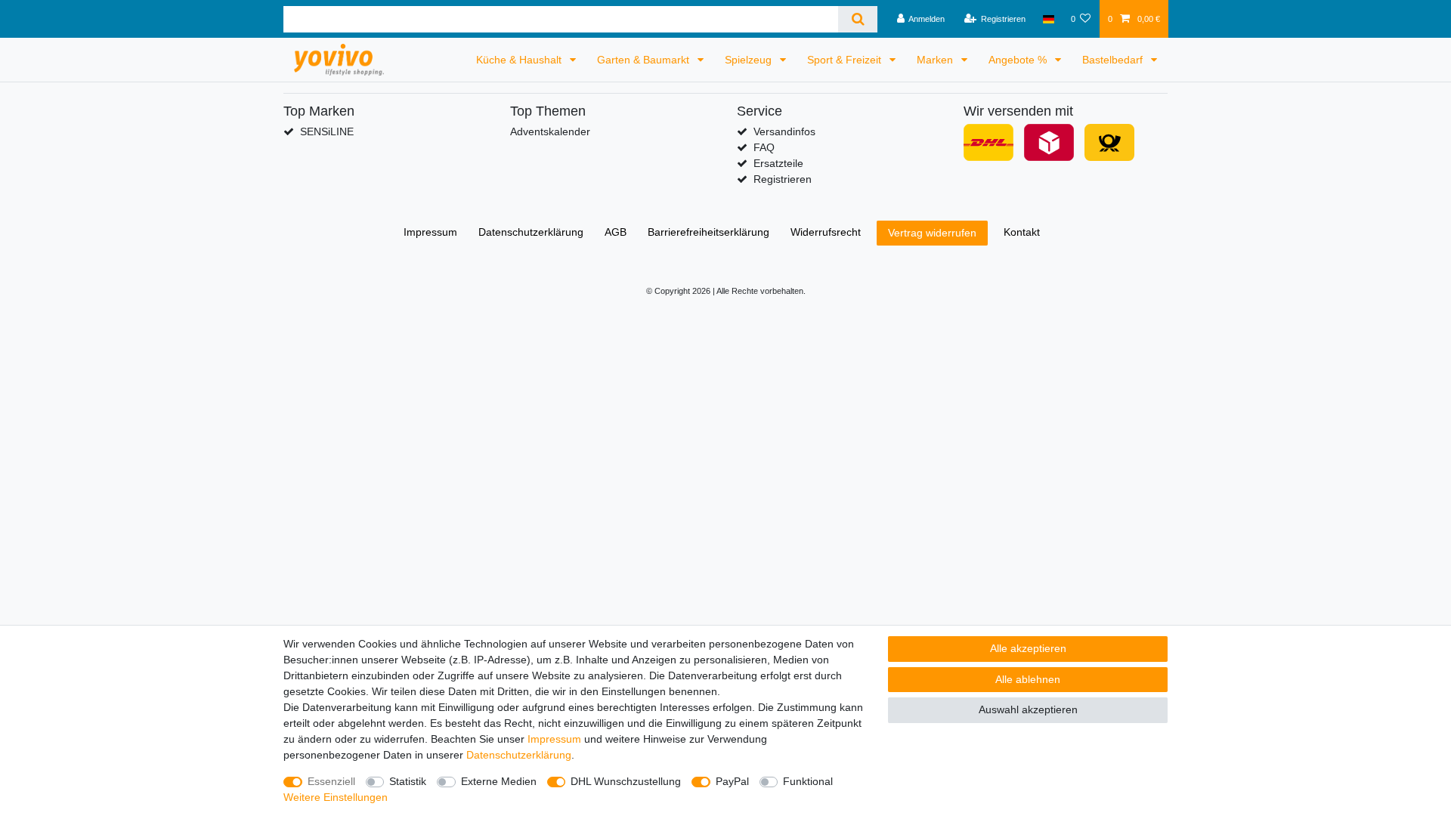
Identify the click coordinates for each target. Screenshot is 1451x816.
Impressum (430, 232)
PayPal (732, 781)
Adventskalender (550, 131)
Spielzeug (750, 60)
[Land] (1048, 19)
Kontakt (1022, 232)
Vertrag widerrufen (932, 233)
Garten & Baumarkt (644, 60)
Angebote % (1019, 60)
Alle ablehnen (1027, 679)
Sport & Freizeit (845, 60)
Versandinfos (784, 131)
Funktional (808, 781)
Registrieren (782, 179)
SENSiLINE (327, 131)
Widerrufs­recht (825, 232)
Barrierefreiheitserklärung (708, 232)
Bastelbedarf (1114, 60)
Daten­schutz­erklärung (530, 232)
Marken (936, 60)
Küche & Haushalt (520, 60)
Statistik (407, 781)
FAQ (764, 147)
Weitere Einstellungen (335, 797)
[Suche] (857, 19)
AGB (615, 232)
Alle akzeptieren (1028, 648)
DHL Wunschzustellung (626, 781)
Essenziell (331, 781)
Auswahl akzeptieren (1028, 709)
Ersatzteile (778, 163)
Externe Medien (499, 781)
